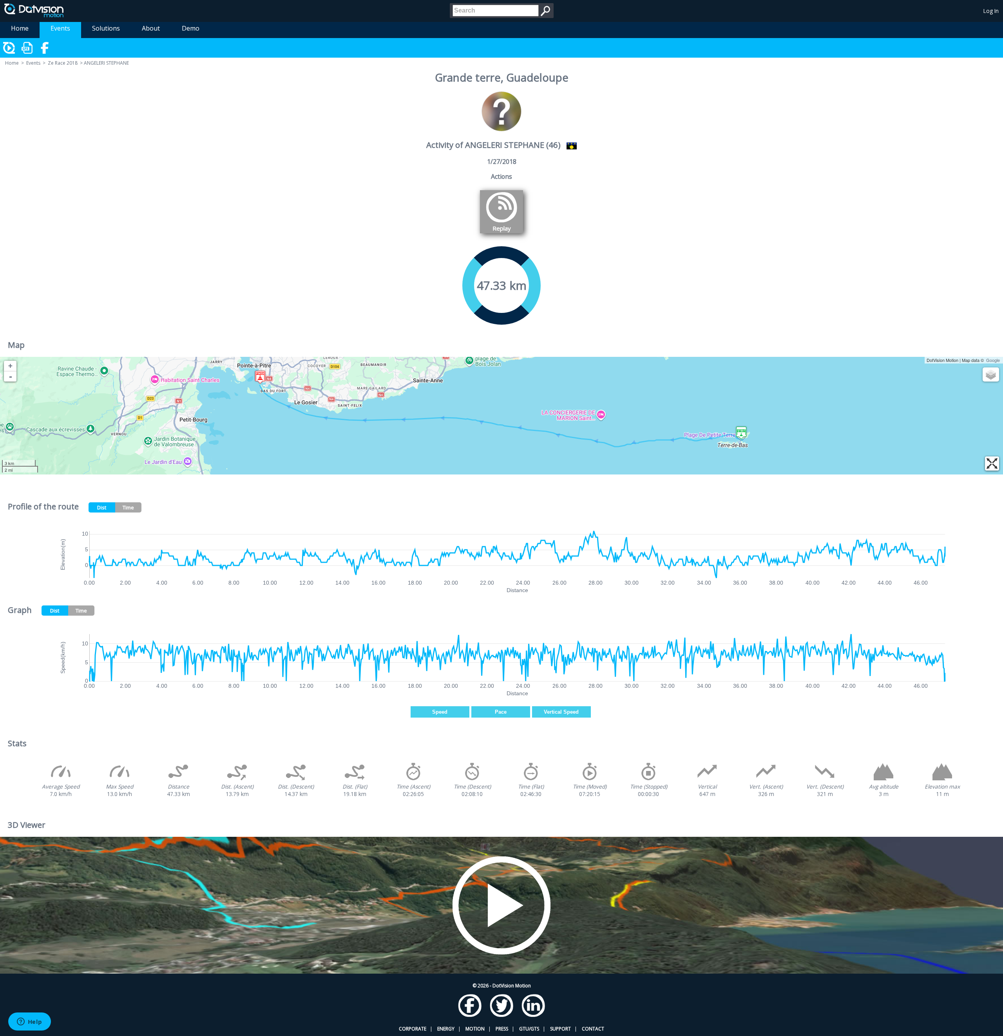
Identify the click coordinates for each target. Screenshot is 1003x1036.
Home (20, 28)
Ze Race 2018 (63, 63)
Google (993, 360)
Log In (991, 11)
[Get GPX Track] (27, 48)
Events (60, 28)
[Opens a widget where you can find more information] (29, 1022)
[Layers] (991, 374)
